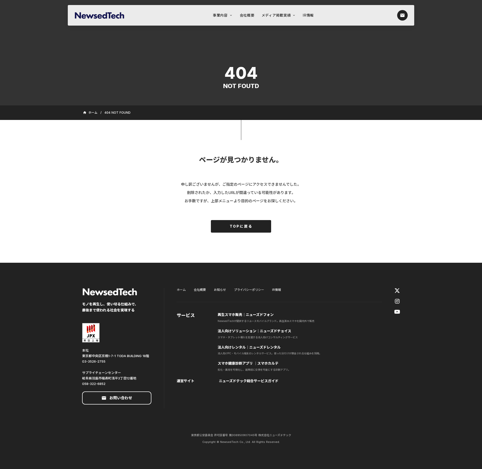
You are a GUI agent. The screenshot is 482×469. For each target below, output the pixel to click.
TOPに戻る (241, 226)
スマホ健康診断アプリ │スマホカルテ (248, 363)
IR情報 (276, 290)
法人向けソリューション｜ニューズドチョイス (255, 331)
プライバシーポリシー (249, 290)
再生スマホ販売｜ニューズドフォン (246, 314)
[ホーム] (102, 15)
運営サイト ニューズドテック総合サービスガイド (227, 381)
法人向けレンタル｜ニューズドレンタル (249, 347)
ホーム (181, 290)
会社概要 (200, 290)
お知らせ (220, 290)
